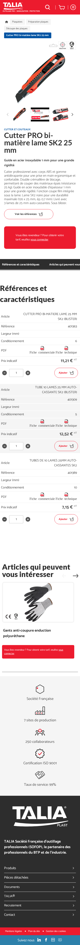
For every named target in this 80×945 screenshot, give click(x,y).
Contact (9, 915)
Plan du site (34, 931)
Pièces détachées (16, 877)
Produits (10, 868)
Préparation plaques (38, 22)
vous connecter (39, 239)
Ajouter (63, 373)
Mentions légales (14, 931)
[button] (72, 114)
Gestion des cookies (56, 931)
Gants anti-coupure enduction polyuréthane (27, 633)
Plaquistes (17, 22)
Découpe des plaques (16, 28)
